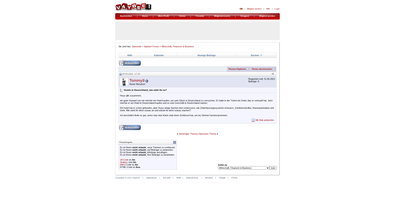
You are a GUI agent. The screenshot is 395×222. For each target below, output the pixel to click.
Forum (234, 178)
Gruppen (244, 16)
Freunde (200, 16)
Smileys (124, 162)
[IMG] (122, 164)
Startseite (136, 46)
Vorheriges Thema (188, 134)
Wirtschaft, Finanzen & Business (177, 46)
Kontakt (167, 178)
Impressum (151, 178)
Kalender (159, 55)
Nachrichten (126, 16)
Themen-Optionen (237, 69)
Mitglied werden (254, 9)
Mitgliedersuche (222, 16)
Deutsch (209, 178)
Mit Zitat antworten (265, 120)
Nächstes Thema (207, 134)
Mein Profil (163, 16)
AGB (178, 178)
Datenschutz (192, 178)
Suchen (255, 55)
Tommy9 (137, 80)
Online (182, 16)
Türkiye (222, 178)
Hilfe (268, 9)
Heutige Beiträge (207, 55)
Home (145, 16)
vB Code (124, 159)
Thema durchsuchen (262, 69)
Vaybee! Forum (151, 46)
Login (277, 9)
